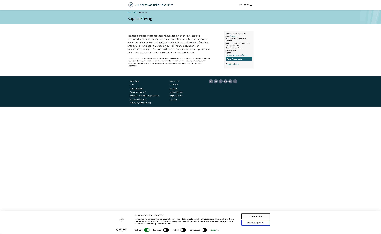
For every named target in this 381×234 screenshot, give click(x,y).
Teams (232, 36)
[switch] (166, 230)
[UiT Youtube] (225, 81)
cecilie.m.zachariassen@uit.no (236, 55)
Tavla (134, 12)
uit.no (129, 12)
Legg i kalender (233, 64)
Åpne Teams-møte (234, 59)
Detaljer (213, 230)
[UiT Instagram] (216, 81)
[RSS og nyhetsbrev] (235, 81)
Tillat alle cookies (256, 216)
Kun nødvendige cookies (255, 222)
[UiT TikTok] (221, 81)
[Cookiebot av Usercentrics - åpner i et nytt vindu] (121, 230)
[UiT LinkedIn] (230, 81)
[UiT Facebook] (211, 81)
